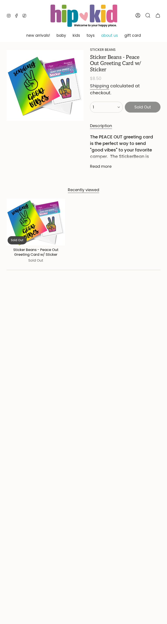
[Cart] (158, 15)
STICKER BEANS (102, 49)
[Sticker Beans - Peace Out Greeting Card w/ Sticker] (36, 222)
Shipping (99, 86)
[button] (38, 35)
